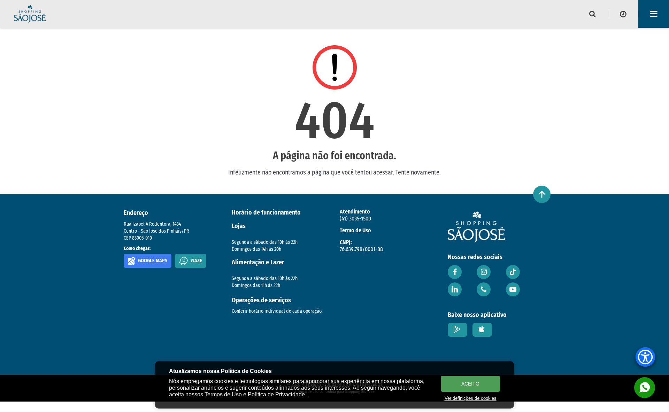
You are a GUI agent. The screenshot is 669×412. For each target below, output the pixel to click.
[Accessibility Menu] (645, 357)
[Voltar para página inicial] (476, 226)
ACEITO (470, 384)
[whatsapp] (644, 387)
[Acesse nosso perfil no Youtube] (513, 289)
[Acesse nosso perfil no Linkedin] (455, 289)
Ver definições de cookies (471, 398)
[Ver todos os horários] (623, 14)
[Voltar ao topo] (542, 194)
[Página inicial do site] (30, 14)
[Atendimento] (484, 289)
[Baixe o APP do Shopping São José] (457, 330)
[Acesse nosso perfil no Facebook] (455, 272)
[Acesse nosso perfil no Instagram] (484, 272)
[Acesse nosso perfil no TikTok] (513, 272)
